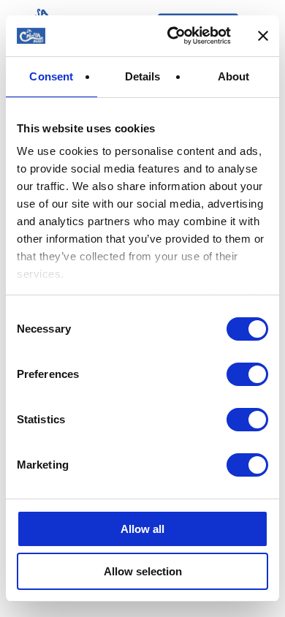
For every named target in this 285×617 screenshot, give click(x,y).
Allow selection (143, 571)
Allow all (142, 529)
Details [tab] (143, 76)
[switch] (247, 374)
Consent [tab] (51, 76)
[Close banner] (263, 36)
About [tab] (234, 76)
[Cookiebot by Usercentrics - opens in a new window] (173, 35)
